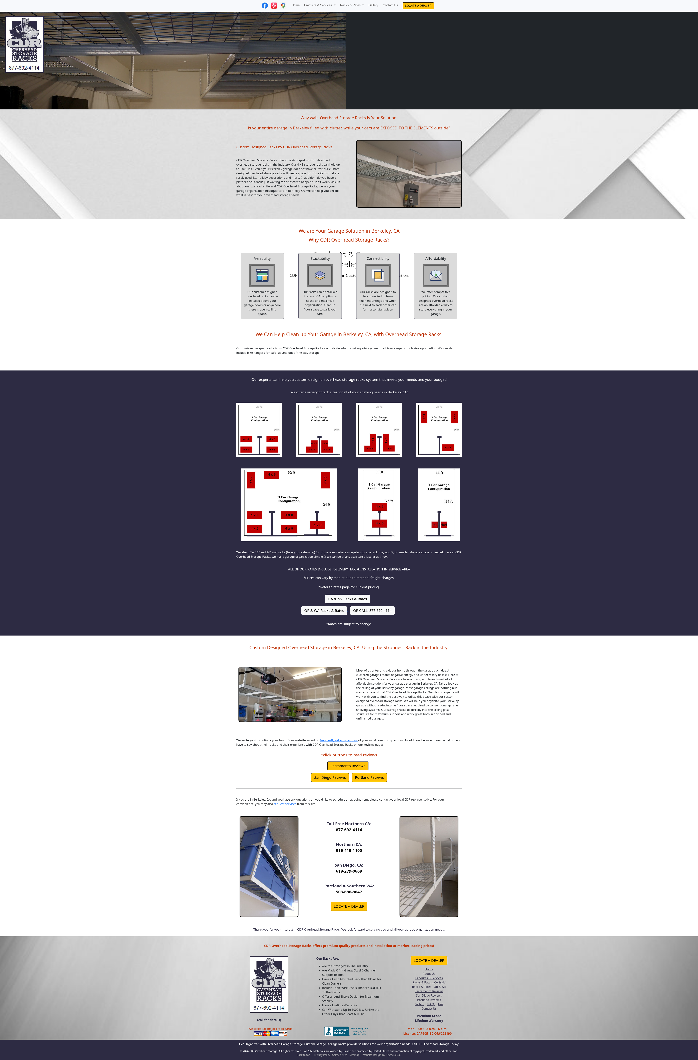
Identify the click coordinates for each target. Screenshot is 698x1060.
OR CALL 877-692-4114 (372, 610)
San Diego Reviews (330, 777)
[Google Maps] (283, 5)
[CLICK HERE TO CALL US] (269, 983)
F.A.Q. (431, 1004)
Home (296, 5)
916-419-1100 (349, 850)
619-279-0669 (349, 871)
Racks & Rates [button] (351, 5)
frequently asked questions (339, 740)
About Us (429, 974)
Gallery (373, 5)
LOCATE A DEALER (418, 5)
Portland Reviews (369, 777)
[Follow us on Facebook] (265, 5)
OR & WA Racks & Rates (324, 610)
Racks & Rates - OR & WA (429, 987)
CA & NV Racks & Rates (347, 598)
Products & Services (429, 978)
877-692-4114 (349, 829)
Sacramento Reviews (347, 765)
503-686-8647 (349, 891)
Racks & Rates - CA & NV (429, 982)
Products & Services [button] (318, 5)
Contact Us (390, 5)
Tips (440, 1004)
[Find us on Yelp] (274, 5)
